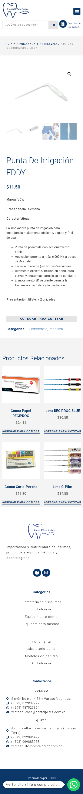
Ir (53, 24)
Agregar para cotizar (41, 318)
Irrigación (51, 44)
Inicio (11, 44)
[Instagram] (46, 573)
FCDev (52, 778)
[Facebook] (37, 573)
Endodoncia (29, 44)
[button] (76, 11)
